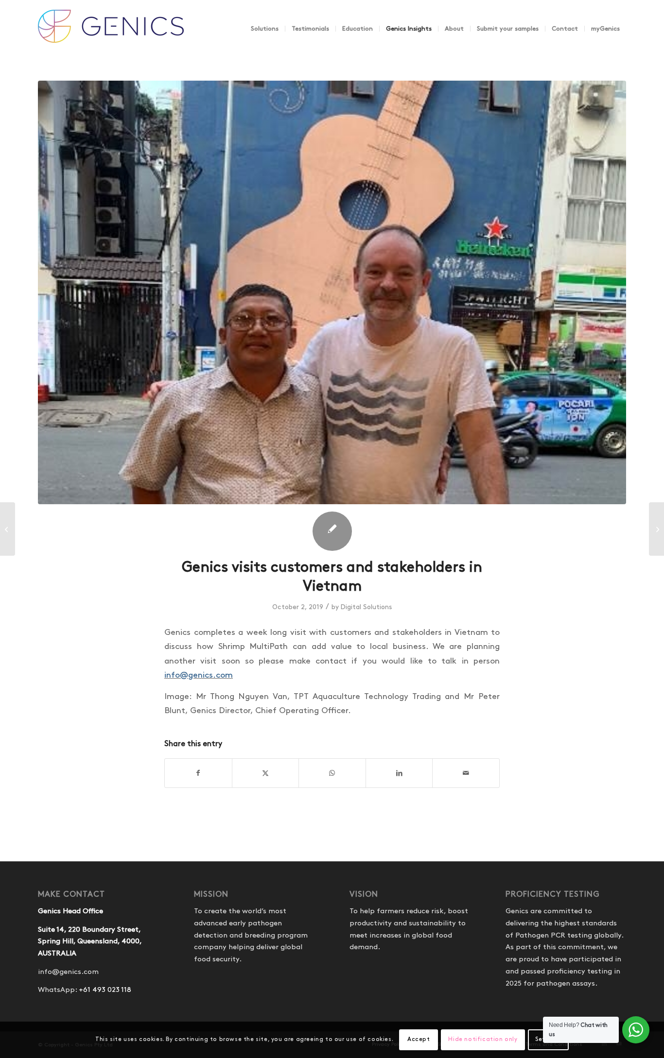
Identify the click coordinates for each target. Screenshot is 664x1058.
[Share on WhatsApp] (332, 773)
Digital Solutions (366, 607)
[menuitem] (265, 28)
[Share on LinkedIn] (399, 773)
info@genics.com (198, 675)
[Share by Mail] (466, 773)
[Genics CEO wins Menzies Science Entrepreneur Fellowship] (7, 529)
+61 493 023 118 (105, 990)
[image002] (332, 292)
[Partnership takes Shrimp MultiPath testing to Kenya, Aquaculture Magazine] (656, 529)
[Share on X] (265, 773)
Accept (418, 1039)
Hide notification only (482, 1039)
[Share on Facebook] (198, 773)
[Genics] (111, 38)
